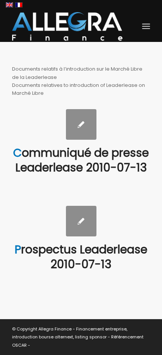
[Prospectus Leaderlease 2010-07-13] (81, 221)
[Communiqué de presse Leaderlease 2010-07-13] (81, 124)
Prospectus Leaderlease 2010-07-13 (81, 256)
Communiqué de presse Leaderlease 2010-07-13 (81, 160)
